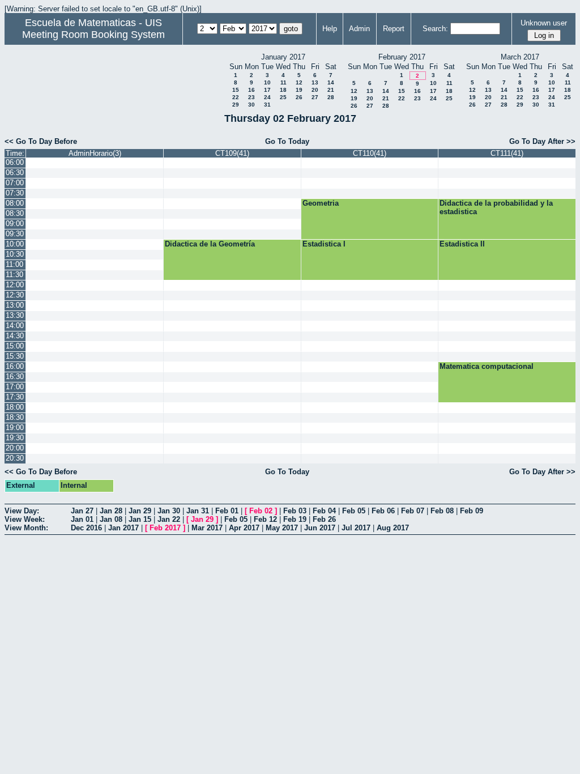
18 (283, 90)
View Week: (25, 519)
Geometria (320, 203)
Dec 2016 (86, 528)
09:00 (15, 223)
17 (267, 90)
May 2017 (282, 528)
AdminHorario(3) (95, 153)
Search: (435, 28)
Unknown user (544, 23)
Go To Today (287, 141)
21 (330, 90)
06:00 (15, 162)
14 (330, 82)
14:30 (15, 335)
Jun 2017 (319, 528)
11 (283, 82)
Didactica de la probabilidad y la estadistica (496, 207)
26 (299, 97)
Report (393, 28)
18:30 (15, 417)
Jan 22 (168, 519)
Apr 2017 (244, 528)
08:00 (15, 203)
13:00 (15, 305)
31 (267, 104)
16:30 (15, 376)
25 (283, 97)
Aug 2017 (393, 528)
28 (330, 97)
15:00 (15, 346)
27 (315, 97)
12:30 (15, 295)
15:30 (15, 356)
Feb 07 (412, 511)
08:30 (15, 213)
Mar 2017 (207, 528)
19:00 (15, 427)
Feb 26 (324, 519)
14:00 (15, 325)
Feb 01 (226, 511)
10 (267, 82)
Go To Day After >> (542, 141)
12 (299, 82)
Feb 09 (471, 511)
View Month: (26, 528)
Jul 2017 (356, 528)
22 (235, 97)
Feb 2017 (165, 528)
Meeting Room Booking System (93, 34)
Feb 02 (260, 511)
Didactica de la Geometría (210, 244)
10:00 (15, 244)
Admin (359, 28)
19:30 (15, 437)
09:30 (15, 233)
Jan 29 (140, 511)
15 (235, 90)
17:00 (15, 386)
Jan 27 (82, 511)
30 (251, 104)
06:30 (15, 172)
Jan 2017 (123, 528)
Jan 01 (82, 519)
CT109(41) (232, 153)
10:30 (15, 254)
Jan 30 (168, 511)
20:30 (15, 458)
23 (251, 97)
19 (299, 90)
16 (251, 90)
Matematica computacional (487, 366)
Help (329, 28)
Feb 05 (353, 511)
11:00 (14, 264)
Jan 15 (140, 519)
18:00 (15, 407)
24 (267, 97)
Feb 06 (383, 511)
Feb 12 (265, 519)
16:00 (15, 366)
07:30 (15, 193)
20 (315, 90)
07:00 (15, 182)
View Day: (22, 511)
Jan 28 (111, 511)
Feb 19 (294, 519)
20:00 (15, 448)
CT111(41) (507, 153)
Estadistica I (324, 244)
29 (235, 104)
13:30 (15, 315)
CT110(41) (369, 153)
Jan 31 (197, 511)
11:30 (14, 274)
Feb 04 (324, 511)
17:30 (15, 397)
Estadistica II (462, 244)
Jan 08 (111, 519)
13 (315, 82)
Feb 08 (442, 511)
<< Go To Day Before (41, 141)
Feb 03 (294, 511)
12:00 (15, 284)
